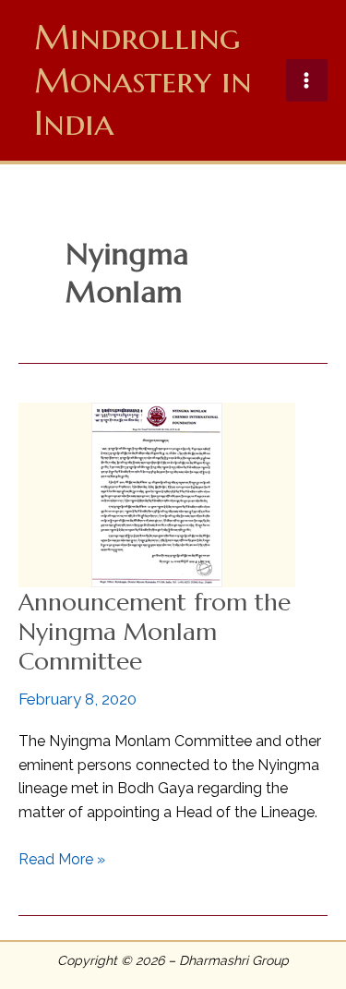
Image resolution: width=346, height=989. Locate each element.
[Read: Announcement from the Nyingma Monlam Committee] (156, 494)
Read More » (61, 861)
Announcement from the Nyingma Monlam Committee (154, 631)
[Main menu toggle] (307, 80)
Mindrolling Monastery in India (143, 80)
